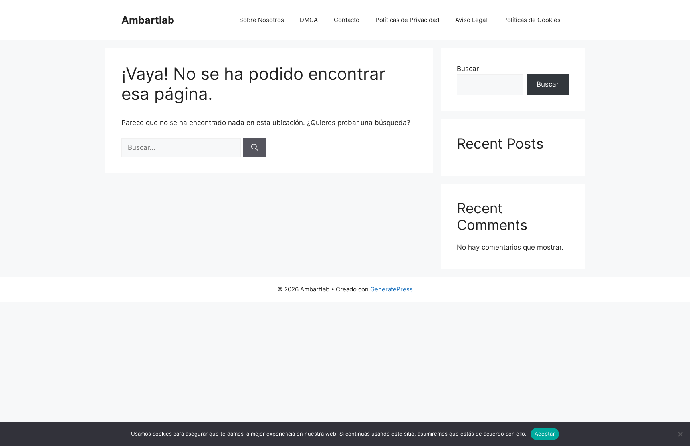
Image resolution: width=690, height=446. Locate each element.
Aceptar (545, 433)
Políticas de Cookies (532, 20)
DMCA (309, 20)
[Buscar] (254, 147)
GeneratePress (391, 289)
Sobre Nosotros (261, 20)
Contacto (346, 20)
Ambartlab (147, 20)
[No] (680, 434)
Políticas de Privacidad (407, 20)
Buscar (468, 69)
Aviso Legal (471, 20)
